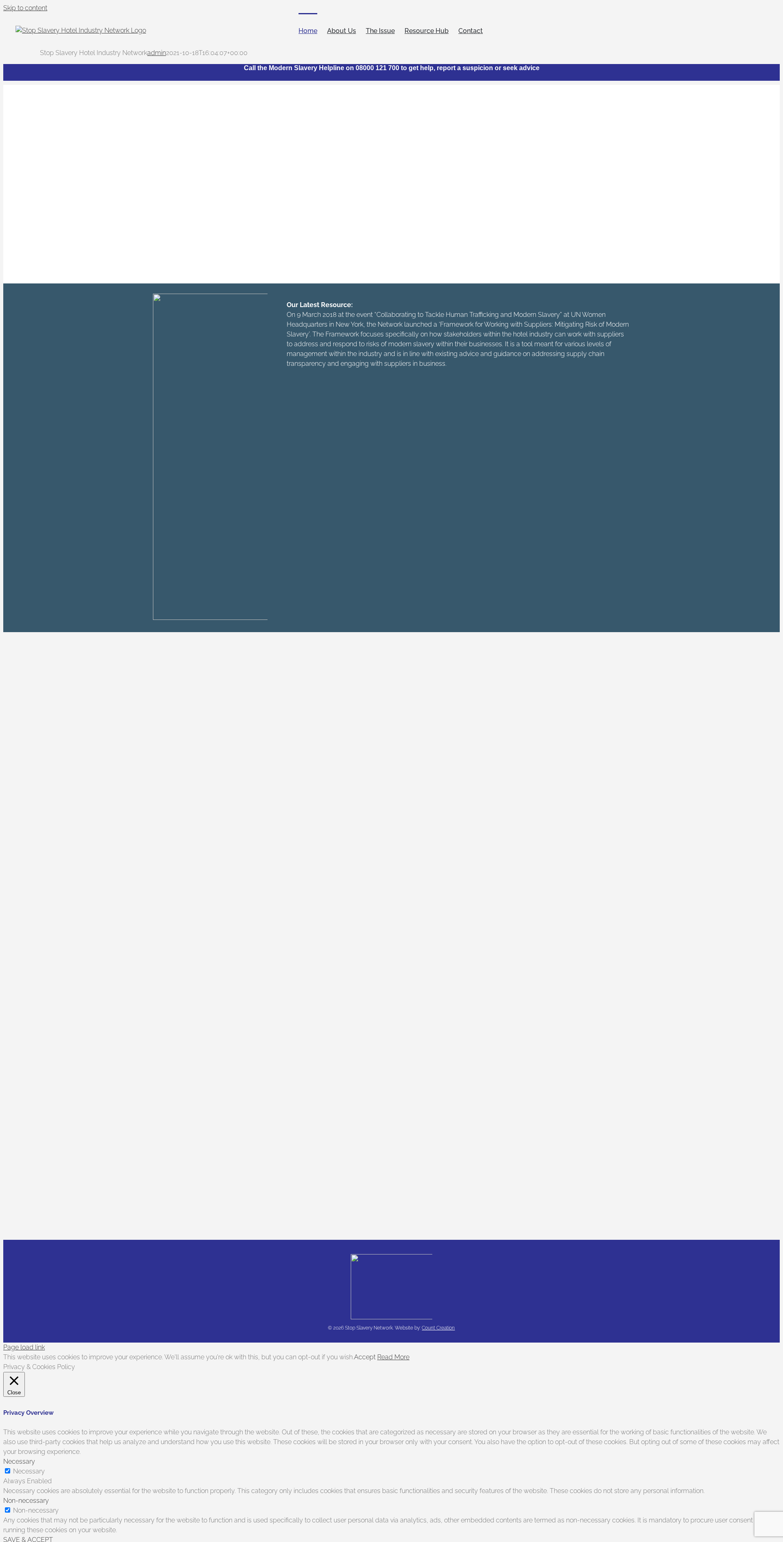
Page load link (24, 1347)
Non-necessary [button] (26, 1500)
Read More (393, 1357)
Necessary (29, 1471)
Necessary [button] (19, 1461)
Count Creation (438, 1328)
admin (156, 53)
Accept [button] (365, 1357)
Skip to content (25, 8)
